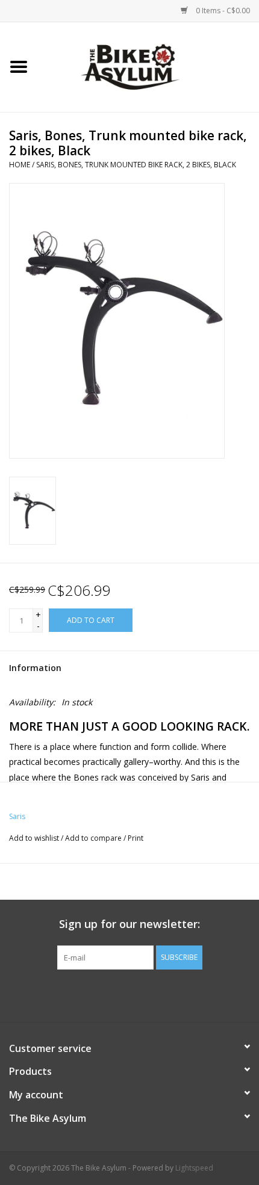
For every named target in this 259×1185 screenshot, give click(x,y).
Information (35, 667)
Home (19, 164)
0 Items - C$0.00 (222, 10)
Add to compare (94, 838)
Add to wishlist (34, 838)
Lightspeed (194, 1168)
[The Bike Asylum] (148, 66)
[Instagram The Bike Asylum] (173, 994)
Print (135, 838)
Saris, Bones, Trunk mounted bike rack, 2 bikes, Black (136, 164)
